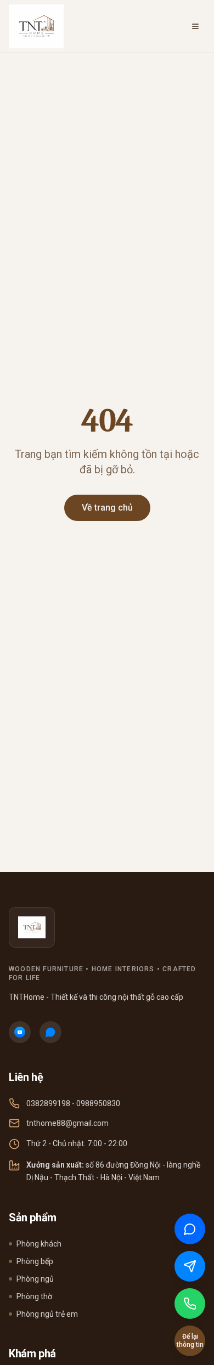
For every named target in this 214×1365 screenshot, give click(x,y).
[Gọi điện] (189, 1303)
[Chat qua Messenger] (189, 1266)
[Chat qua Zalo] (189, 1229)
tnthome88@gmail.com (67, 1123)
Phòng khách (38, 1243)
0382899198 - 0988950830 (73, 1103)
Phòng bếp (34, 1261)
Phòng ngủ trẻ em (47, 1314)
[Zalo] (20, 1032)
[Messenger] (50, 1032)
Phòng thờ (34, 1296)
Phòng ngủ (35, 1279)
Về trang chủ (107, 507)
